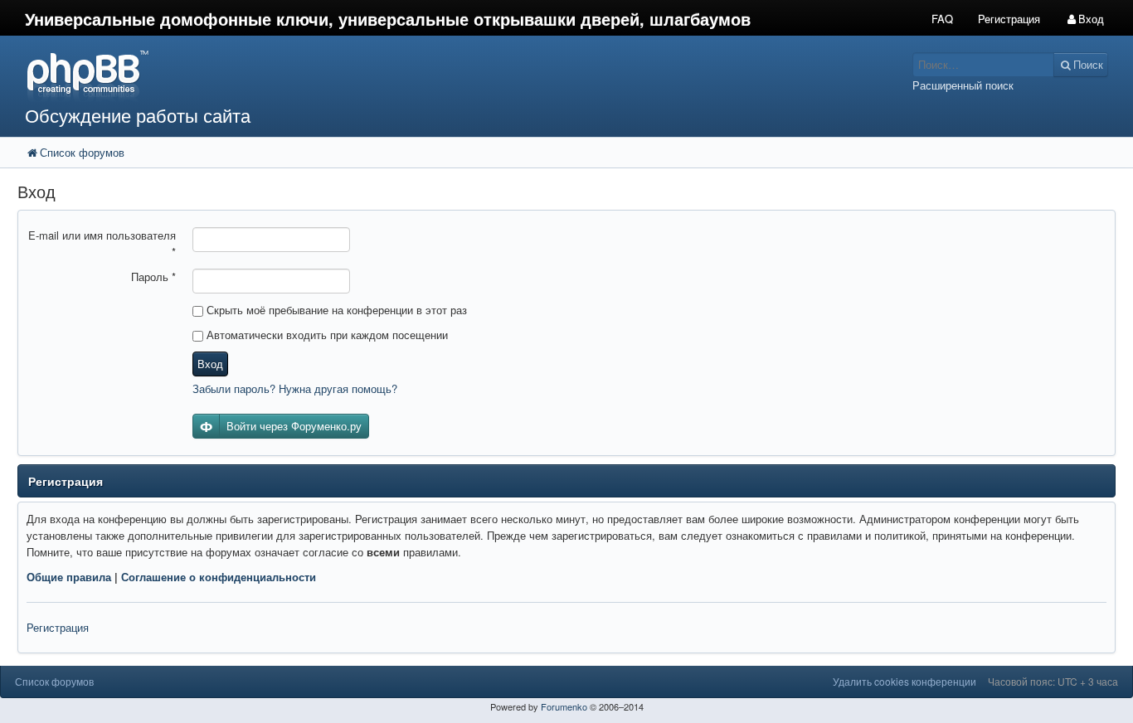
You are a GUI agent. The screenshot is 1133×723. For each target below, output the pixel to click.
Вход (210, 363)
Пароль (153, 276)
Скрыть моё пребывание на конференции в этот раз (335, 310)
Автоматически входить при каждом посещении (325, 334)
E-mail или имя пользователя (102, 243)
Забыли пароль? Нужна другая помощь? (294, 388)
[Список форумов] (424, 75)
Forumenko (564, 706)
